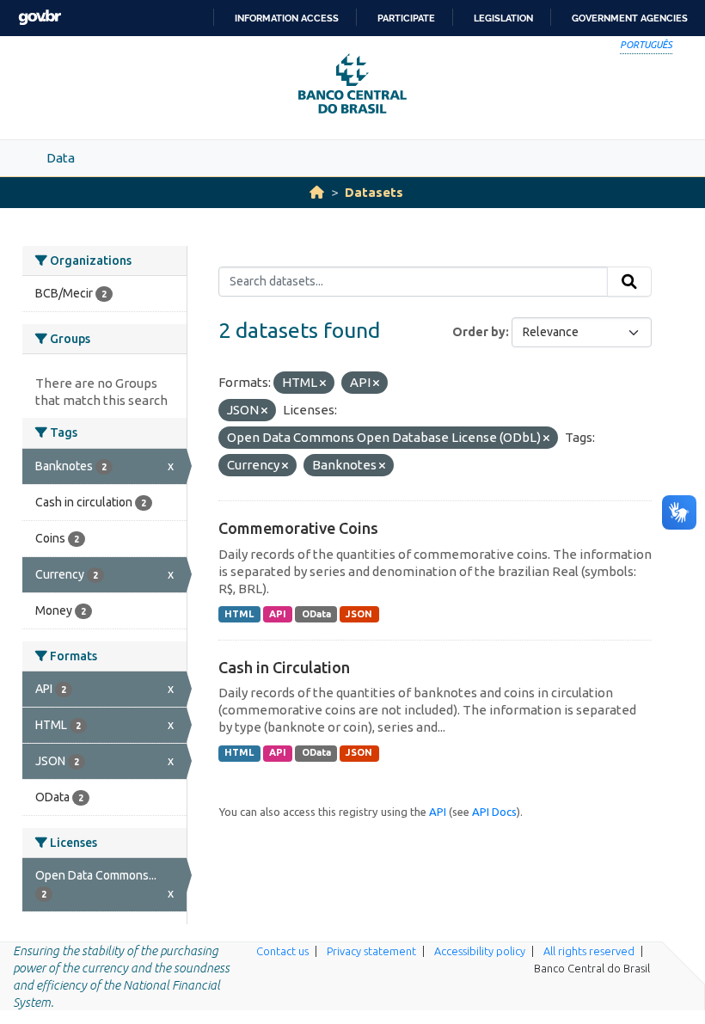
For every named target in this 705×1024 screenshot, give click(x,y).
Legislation (503, 18)
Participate (406, 18)
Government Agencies (630, 18)
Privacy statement (371, 951)
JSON (359, 614)
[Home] (317, 192)
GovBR (39, 17)
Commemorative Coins (298, 528)
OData (316, 614)
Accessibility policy (479, 951)
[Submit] (629, 282)
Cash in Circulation (284, 667)
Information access (287, 18)
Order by (479, 332)
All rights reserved (588, 951)
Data (60, 157)
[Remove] (323, 383)
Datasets (374, 192)
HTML (239, 614)
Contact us (282, 951)
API (277, 614)
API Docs (494, 812)
